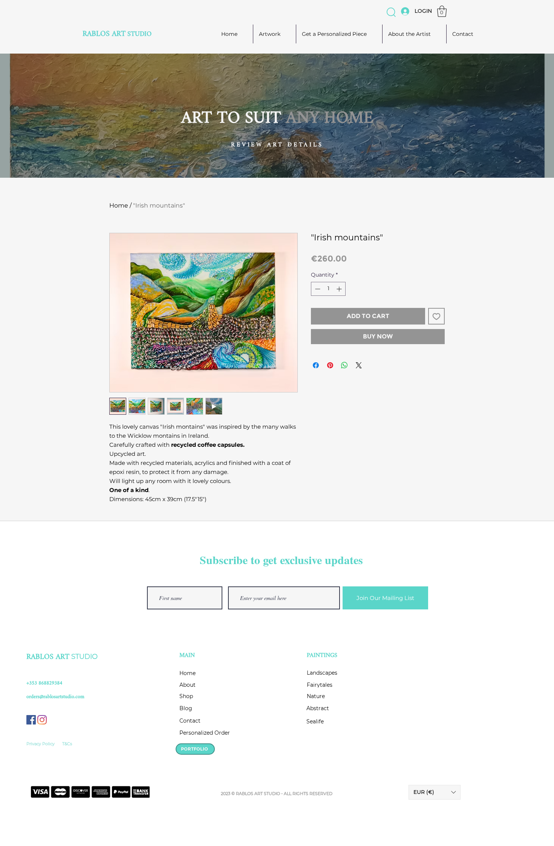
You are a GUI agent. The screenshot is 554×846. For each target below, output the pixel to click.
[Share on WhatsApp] (344, 365)
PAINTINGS (322, 655)
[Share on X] (358, 365)
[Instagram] (42, 719)
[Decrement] (316, 288)
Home (118, 205)
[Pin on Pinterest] (330, 365)
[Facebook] (31, 719)
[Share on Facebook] (315, 365)
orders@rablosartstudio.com (55, 696)
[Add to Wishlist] (436, 316)
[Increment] (339, 288)
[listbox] (435, 792)
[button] (391, 12)
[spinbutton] (328, 288)
